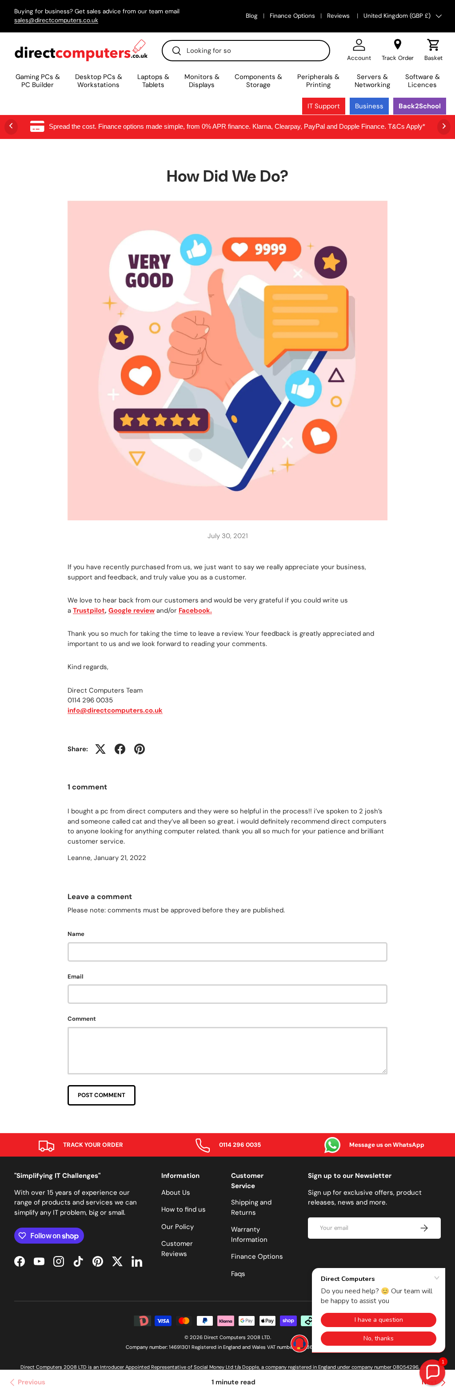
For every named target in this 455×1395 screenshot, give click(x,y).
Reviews (339, 16)
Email (76, 976)
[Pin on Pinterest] (139, 749)
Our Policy (177, 1226)
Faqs (238, 1273)
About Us (175, 1192)
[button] (433, 50)
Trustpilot (89, 610)
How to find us (183, 1209)
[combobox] (246, 50)
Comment (82, 1018)
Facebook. (195, 610)
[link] (26, 1382)
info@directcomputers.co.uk (115, 710)
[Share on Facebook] (120, 749)
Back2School (420, 106)
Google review (131, 610)
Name (76, 934)
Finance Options (292, 16)
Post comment (101, 1095)
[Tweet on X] (100, 749)
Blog (252, 16)
